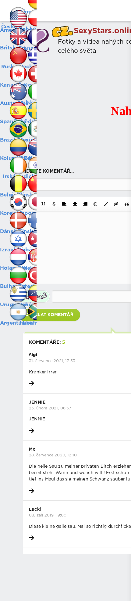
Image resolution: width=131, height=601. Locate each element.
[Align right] (85, 204)
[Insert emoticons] (95, 204)
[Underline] (43, 204)
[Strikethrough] (54, 204)
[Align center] (75, 204)
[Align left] (64, 204)
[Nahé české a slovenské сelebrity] (9, 9)
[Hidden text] (116, 204)
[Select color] (106, 204)
